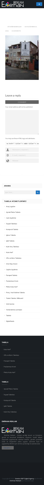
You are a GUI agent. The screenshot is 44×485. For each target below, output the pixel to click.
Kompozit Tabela (12, 229)
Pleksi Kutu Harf (11, 287)
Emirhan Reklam (15, 481)
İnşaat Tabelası (11, 224)
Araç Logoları (10, 206)
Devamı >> (8, 448)
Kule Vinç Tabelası (12, 247)
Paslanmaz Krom (12, 281)
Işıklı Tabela (10, 241)
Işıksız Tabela (11, 235)
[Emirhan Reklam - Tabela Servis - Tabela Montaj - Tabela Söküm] (13, 4)
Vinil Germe (10, 304)
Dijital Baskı (10, 321)
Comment (22, 102)
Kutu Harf (9, 252)
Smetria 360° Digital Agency (24, 479)
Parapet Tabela (11, 275)
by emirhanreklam (14, 27)
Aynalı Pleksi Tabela (13, 212)
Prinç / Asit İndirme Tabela (15, 292)
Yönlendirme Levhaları (14, 310)
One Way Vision (11, 264)
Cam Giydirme (11, 218)
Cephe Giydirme (12, 269)
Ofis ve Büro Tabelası (13, 258)
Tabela (8, 315)
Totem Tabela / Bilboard (14, 298)
